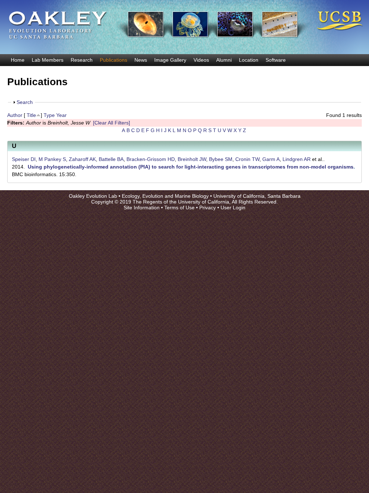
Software (276, 60)
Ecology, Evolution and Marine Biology (165, 196)
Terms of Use (179, 207)
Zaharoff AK (82, 159)
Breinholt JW (192, 159)
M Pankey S (52, 159)
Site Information (142, 207)
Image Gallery (170, 60)
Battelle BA (111, 159)
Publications (113, 60)
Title (31, 115)
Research (82, 60)
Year (61, 115)
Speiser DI (24, 159)
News (140, 60)
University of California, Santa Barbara (257, 196)
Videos (201, 60)
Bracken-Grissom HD (150, 159)
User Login (233, 207)
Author (14, 115)
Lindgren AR (297, 159)
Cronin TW (247, 159)
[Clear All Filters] (111, 123)
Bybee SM (220, 159)
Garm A (271, 159)
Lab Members (47, 60)
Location (248, 60)
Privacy (207, 207)
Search (25, 102)
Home (18, 60)
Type (49, 115)
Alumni (224, 60)
